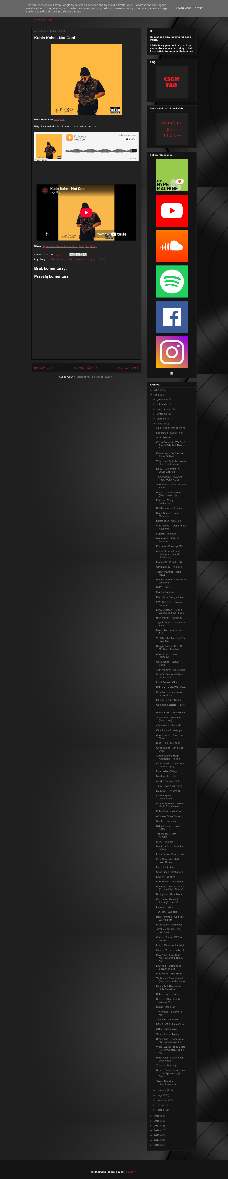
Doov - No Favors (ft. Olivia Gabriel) (168, 470)
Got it (199, 8)
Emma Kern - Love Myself (170, 712)
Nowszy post (44, 367)
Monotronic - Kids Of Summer (167, 540)
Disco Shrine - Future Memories (168, 514)
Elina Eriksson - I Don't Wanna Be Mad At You (170, 611)
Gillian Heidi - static (167, 1029)
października (164, 409)
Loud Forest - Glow (167, 682)
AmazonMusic (70, 246)
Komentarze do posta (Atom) (94, 377)
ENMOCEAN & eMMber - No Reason (170, 676)
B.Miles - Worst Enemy (169, 508)
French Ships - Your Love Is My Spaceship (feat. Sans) (170, 1073)
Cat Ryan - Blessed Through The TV (167, 901)
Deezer (59, 246)
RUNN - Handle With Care (171, 687)
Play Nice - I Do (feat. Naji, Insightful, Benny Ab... (169, 957)
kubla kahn (55, 259)
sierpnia (162, 418)
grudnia (161, 399)
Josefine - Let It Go (167, 1019)
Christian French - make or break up (169, 694)
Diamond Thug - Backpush (165, 502)
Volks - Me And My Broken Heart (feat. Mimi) (171, 462)
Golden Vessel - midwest (170, 950)
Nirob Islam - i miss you (169, 924)
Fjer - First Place (165, 867)
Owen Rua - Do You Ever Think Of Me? (170, 455)
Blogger (131, 1172)
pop (93, 259)
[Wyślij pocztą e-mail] (71, 254)
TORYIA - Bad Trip (166, 911)
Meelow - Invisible (166, 776)
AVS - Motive (163, 437)
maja (160, 1095)
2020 (157, 394)
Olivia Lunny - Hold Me (169, 566)
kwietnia (162, 1100)
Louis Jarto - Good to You (170, 854)
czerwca (162, 1090)
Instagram (59, 119)
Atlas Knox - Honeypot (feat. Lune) (168, 719)
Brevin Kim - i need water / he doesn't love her (170, 1040)
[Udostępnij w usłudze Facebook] (81, 254)
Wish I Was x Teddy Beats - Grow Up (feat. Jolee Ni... (170, 1049)
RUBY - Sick (163, 587)
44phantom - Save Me (168, 725)
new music (82, 259)
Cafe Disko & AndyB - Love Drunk (168, 861)
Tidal (81, 246)
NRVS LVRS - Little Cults (170, 1024)
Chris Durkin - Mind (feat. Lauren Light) (170, 765)
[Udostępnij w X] (78, 254)
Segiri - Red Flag (165, 1006)
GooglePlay (91, 246)
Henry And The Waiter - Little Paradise (169, 988)
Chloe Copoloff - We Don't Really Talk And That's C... (171, 445)
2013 (157, 1145)
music (69, 259)
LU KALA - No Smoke (168, 790)
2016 (157, 1130)
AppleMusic (49, 246)
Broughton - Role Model (169, 894)
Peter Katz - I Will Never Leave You (169, 1059)
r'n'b (101, 259)
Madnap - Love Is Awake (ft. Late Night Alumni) (170, 888)
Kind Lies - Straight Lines (170, 597)
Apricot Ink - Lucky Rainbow (166, 655)
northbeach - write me (168, 520)
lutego (161, 1109)
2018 (157, 1120)
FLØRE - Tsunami (166, 533)
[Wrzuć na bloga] (74, 254)
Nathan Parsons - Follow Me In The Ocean (170, 805)
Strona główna (85, 367)
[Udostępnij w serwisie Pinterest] (85, 254)
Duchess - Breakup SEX (169, 546)
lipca (160, 423)
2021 (157, 390)
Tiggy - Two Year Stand (169, 785)
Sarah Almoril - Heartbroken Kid (166, 1083)
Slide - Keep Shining (167, 1034)
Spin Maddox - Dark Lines (170, 669)
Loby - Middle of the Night (170, 945)
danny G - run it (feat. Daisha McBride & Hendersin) (168, 554)
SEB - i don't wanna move (170, 427)
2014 (157, 1140)
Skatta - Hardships (166, 821)
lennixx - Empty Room (168, 699)
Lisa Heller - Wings (166, 771)
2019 (157, 1115)
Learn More (183, 8)
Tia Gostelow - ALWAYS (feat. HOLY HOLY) (169, 478)
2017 (157, 1125)
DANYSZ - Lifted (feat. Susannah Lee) (168, 967)
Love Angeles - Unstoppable (164, 797)
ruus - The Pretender (168, 742)
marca (161, 1105)
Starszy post (128, 367)
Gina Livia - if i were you (169, 730)
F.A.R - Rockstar (165, 592)
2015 (157, 1135)
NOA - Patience (164, 841)
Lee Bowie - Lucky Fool (169, 432)
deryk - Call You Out (167, 781)
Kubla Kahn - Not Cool (168, 811)
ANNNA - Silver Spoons (169, 816)
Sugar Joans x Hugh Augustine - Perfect (168, 757)
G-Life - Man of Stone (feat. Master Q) (168, 494)
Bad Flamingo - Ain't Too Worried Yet (170, 918)
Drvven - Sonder (165, 876)
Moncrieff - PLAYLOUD (169, 561)
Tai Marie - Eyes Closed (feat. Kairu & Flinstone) (171, 980)
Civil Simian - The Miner (169, 881)
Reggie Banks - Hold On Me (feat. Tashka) (169, 648)
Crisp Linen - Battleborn (169, 871)
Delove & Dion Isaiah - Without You (168, 1000)
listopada (162, 404)
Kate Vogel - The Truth (169, 973)
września (162, 413)
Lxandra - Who (164, 907)
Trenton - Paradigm (167, 1065)
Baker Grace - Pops (167, 994)
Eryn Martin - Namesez (169, 617)
